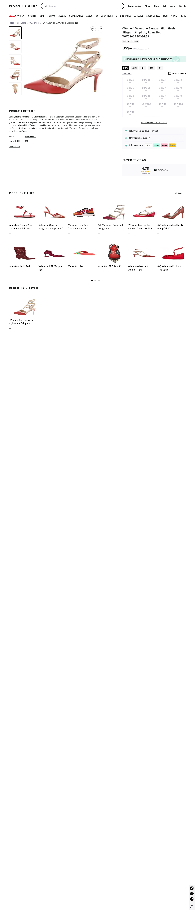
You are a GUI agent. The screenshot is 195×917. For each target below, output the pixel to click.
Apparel (138, 16)
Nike (42, 16)
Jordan (51, 16)
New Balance (76, 16)
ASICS (89, 16)
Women (174, 16)
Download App (134, 6)
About (148, 6)
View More (14, 146)
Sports (32, 16)
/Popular (17, 16)
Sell (164, 6)
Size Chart (126, 73)
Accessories (153, 16)
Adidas (62, 16)
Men (165, 16)
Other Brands (123, 16)
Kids (183, 16)
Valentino (34, 23)
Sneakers (21, 23)
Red (27, 141)
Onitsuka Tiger (104, 16)
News (156, 6)
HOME (11, 23)
